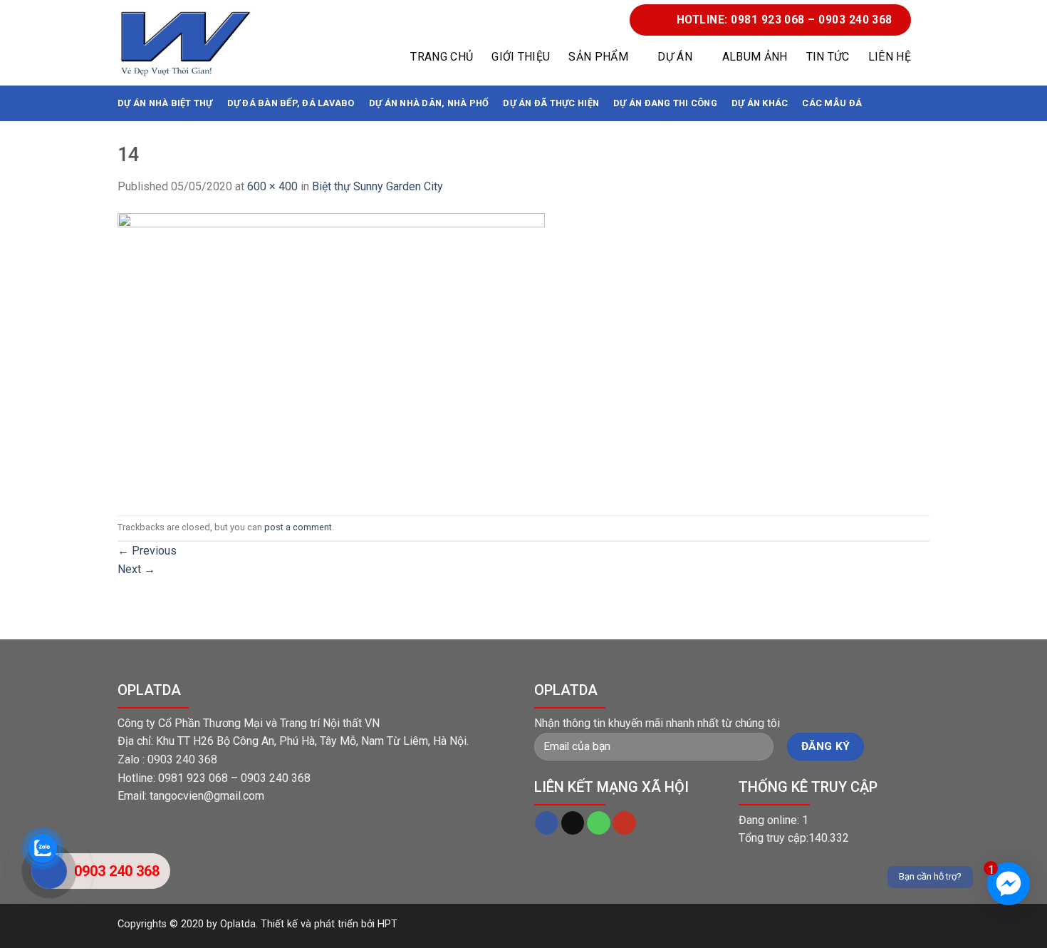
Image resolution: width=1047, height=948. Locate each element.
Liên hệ (889, 56)
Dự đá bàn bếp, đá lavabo (291, 103)
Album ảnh (755, 56)
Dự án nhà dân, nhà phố (429, 103)
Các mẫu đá (832, 103)
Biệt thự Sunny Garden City (377, 186)
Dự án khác (759, 103)
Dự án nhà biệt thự (165, 103)
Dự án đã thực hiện (551, 103)
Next (136, 569)
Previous (147, 550)
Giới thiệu (520, 56)
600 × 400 (272, 186)
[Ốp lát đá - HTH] (185, 43)
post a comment (298, 527)
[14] (331, 354)
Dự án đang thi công (665, 103)
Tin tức (828, 56)
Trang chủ (441, 56)
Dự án (674, 56)
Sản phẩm (598, 56)
